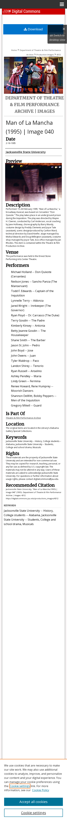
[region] (33, 790)
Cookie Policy (40, 790)
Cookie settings (20, 786)
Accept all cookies (33, 801)
